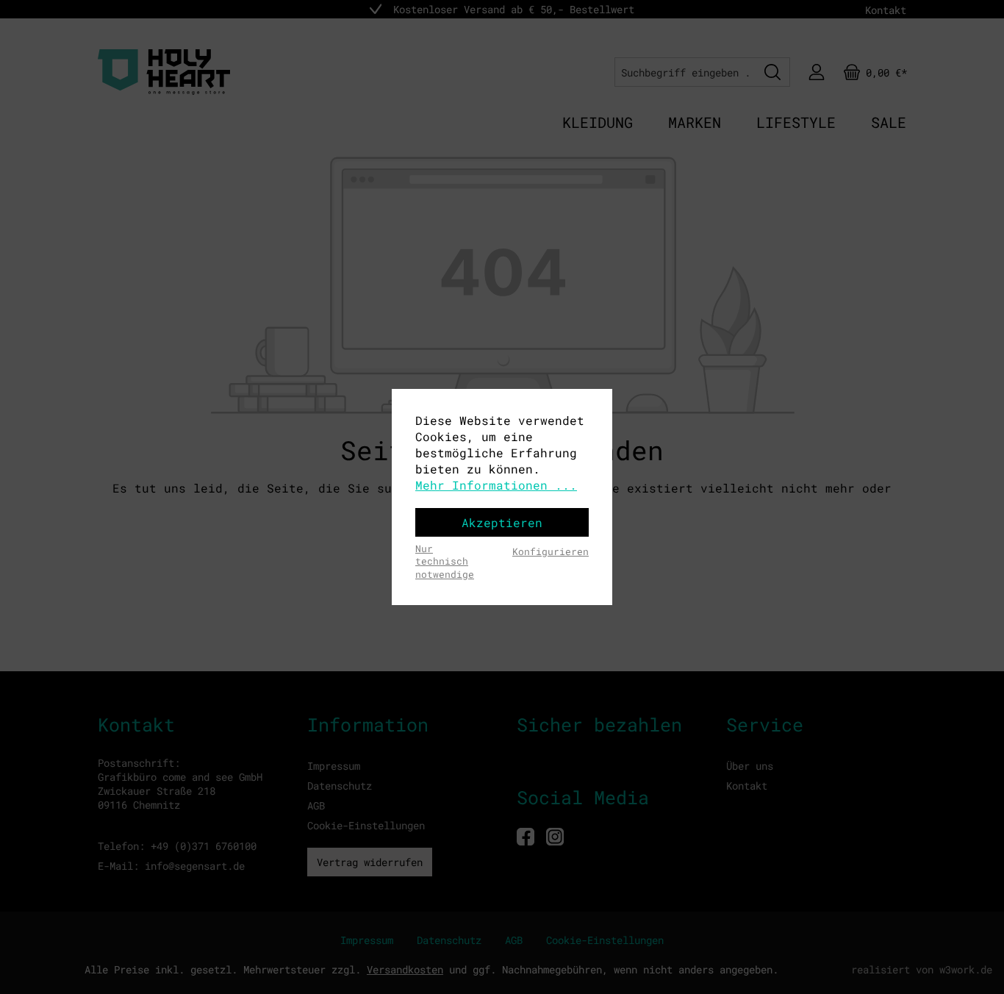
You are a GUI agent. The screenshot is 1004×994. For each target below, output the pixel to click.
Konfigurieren (550, 551)
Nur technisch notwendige (444, 561)
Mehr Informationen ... (496, 485)
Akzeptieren (502, 522)
